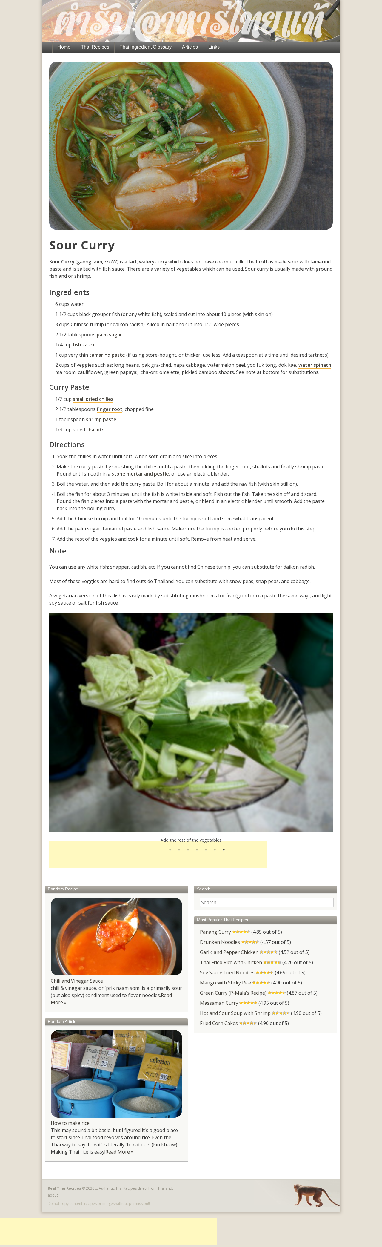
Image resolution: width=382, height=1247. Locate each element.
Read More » (119, 1151)
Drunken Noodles (220, 942)
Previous (45, 723)
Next (337, 723)
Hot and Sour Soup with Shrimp (235, 1013)
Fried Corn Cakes (219, 1023)
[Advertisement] (158, 854)
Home (64, 47)
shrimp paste (101, 419)
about (53, 1195)
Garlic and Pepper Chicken (229, 952)
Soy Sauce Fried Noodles (227, 972)
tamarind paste (107, 355)
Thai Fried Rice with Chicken (231, 962)
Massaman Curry (219, 1003)
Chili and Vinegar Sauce (77, 981)
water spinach (314, 365)
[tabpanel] (191, 722)
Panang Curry (215, 932)
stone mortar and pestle (140, 473)
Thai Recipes (95, 47)
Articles (190, 47)
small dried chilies (93, 399)
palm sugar (109, 334)
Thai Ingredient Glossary (146, 47)
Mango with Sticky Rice (225, 982)
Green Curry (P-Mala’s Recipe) (233, 993)
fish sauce (84, 344)
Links (214, 47)
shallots (95, 429)
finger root (109, 409)
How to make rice (70, 1123)
